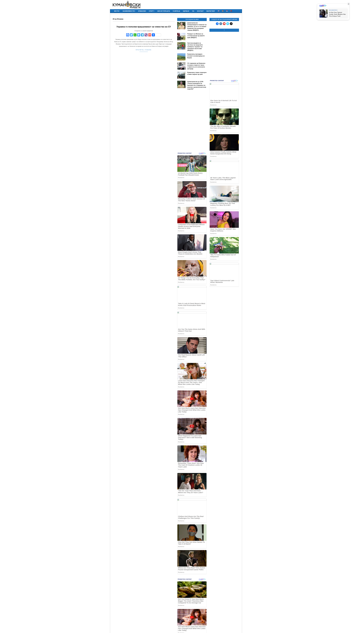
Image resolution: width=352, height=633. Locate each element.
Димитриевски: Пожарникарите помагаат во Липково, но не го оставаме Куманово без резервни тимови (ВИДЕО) (197, 26)
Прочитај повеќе (144, 50)
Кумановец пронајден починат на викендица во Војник (196, 56)
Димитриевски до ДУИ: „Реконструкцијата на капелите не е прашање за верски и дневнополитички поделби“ (196, 85)
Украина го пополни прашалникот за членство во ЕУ (143, 26)
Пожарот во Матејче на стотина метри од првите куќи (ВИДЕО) (196, 35)
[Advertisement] (224, 45)
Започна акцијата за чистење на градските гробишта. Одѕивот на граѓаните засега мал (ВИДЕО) (195, 46)
